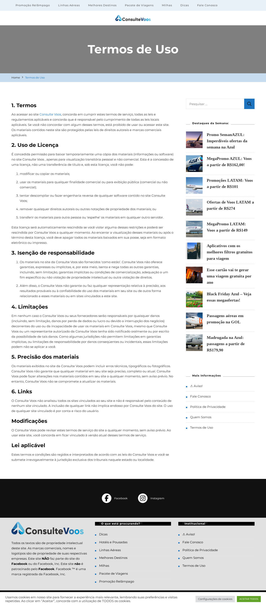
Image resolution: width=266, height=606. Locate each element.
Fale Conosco (207, 5)
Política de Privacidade (207, 407)
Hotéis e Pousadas (113, 542)
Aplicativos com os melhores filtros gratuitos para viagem (229, 251)
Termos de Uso (201, 427)
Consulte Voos (50, 114)
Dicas (184, 5)
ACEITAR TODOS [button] (248, 598)
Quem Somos (200, 417)
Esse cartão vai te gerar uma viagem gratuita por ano (229, 276)
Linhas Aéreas (69, 5)
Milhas (167, 5)
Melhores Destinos (102, 5)
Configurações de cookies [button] (215, 599)
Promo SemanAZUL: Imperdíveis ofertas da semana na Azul (227, 140)
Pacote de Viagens (139, 5)
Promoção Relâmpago (33, 5)
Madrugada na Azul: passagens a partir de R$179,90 (226, 343)
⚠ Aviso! (196, 386)
